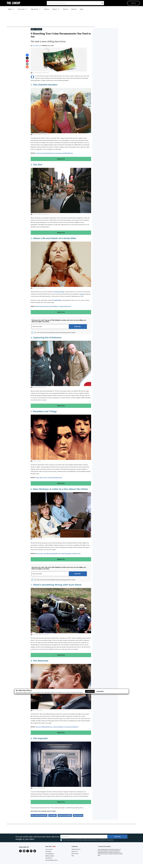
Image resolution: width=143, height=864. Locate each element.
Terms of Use (75, 851)
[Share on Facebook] (27, 55)
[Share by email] (27, 64)
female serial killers (59, 291)
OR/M (73, 855)
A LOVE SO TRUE (48, 849)
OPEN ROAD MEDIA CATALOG (51, 860)
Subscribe (133, 3)
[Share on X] (27, 58)
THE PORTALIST (48, 858)
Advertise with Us (76, 849)
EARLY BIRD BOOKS (49, 853)
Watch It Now (61, 159)
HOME (32, 29)
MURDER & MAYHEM (49, 855)
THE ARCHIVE (48, 851)
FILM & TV (39, 29)
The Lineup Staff (36, 45)
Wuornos (82, 294)
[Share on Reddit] (27, 67)
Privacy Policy (75, 853)
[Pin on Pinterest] (27, 61)
